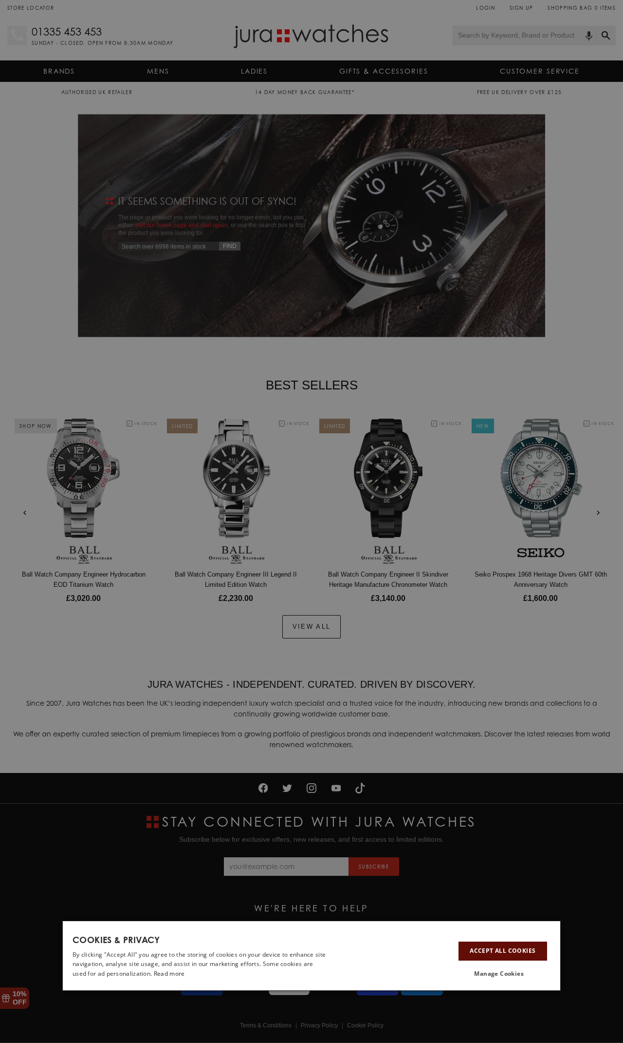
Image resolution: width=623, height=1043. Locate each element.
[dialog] (311, 956)
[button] (502, 974)
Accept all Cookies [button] (502, 950)
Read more (169, 973)
